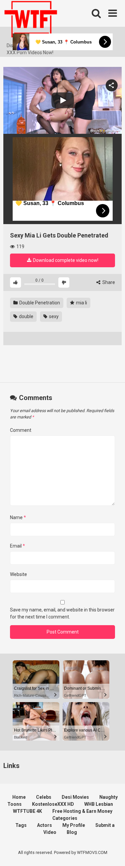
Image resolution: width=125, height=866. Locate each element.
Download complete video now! (65, 260)
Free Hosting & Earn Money (82, 811)
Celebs (43, 797)
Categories (64, 818)
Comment (20, 430)
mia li (81, 302)
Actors (44, 825)
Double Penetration (39, 302)
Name (18, 517)
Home (19, 797)
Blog (72, 832)
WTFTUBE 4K (27, 811)
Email (17, 546)
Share (108, 282)
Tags (21, 825)
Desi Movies (75, 797)
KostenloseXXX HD (53, 804)
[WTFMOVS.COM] (30, 21)
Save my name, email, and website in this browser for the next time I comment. (62, 613)
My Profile (73, 825)
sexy (53, 316)
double (25, 316)
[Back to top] (113, 852)
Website (18, 574)
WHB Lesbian (98, 804)
